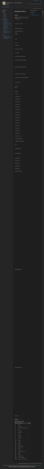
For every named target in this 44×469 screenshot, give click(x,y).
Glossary (5, 13)
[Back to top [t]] (42, 18)
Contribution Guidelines (7, 37)
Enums (33, 14)
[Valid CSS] (29, 466)
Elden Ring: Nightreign (7, 31)
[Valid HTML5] (24, 466)
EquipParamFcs (33, 12)
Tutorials (5, 16)
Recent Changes (30, 3)
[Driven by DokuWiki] (33, 466)
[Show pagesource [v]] (42, 12)
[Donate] (15, 466)
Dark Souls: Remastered (7, 23)
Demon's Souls (6, 21)
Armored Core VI (6, 32)
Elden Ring (5, 30)
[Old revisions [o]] (42, 14)
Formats (5, 14)
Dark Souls (5, 22)
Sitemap (40, 3)
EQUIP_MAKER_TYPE (35, 15)
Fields (32, 13)
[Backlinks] (42, 16)
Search (41, 2)
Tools (4, 17)
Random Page (6, 38)
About (5, 35)
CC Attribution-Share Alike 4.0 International (35, 465)
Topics (5, 15)
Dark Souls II (6, 24)
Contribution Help (6, 36)
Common (5, 20)
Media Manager (36, 3)
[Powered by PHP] (20, 466)
